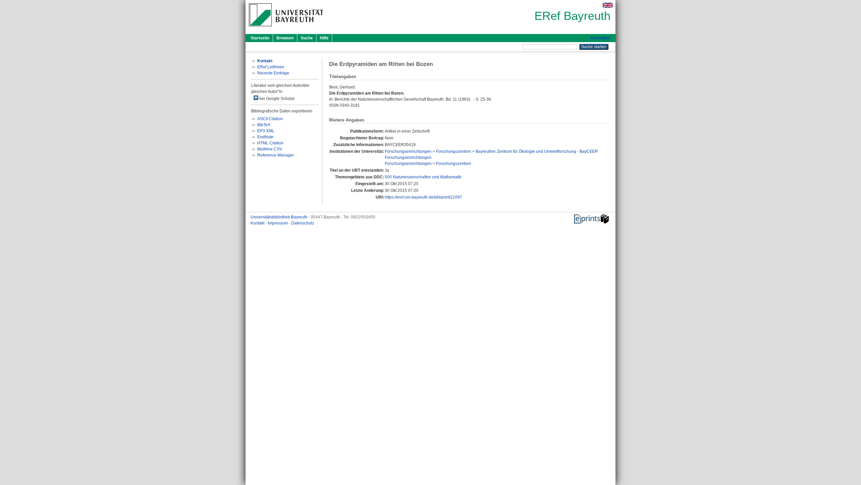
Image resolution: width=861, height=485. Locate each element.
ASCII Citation (270, 118)
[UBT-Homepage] (286, 28)
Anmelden (599, 38)
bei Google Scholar (276, 98)
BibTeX (263, 125)
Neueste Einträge (273, 73)
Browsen (285, 38)
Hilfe (324, 38)
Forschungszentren (453, 151)
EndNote (265, 137)
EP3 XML (265, 131)
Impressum (278, 223)
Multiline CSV (269, 149)
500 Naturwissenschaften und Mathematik (423, 177)
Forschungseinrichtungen (408, 151)
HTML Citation (270, 143)
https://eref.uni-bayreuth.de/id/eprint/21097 (423, 197)
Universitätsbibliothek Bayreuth (279, 217)
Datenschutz (302, 223)
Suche (307, 38)
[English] (608, 5)
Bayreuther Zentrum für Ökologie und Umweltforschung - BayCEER (537, 151)
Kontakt (258, 223)
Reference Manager (275, 155)
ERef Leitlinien (270, 67)
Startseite (260, 38)
